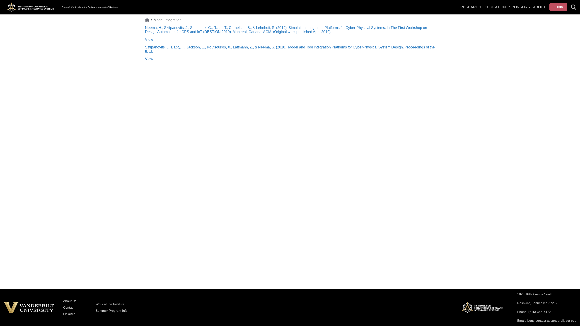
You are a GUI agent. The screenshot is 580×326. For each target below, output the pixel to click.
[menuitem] (519, 10)
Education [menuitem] (495, 7)
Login (558, 7)
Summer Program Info (112, 310)
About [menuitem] (539, 7)
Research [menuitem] (470, 7)
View (149, 39)
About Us (69, 301)
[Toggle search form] (573, 7)
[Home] (147, 20)
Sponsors (519, 7)
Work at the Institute (110, 304)
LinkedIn (69, 314)
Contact (68, 307)
